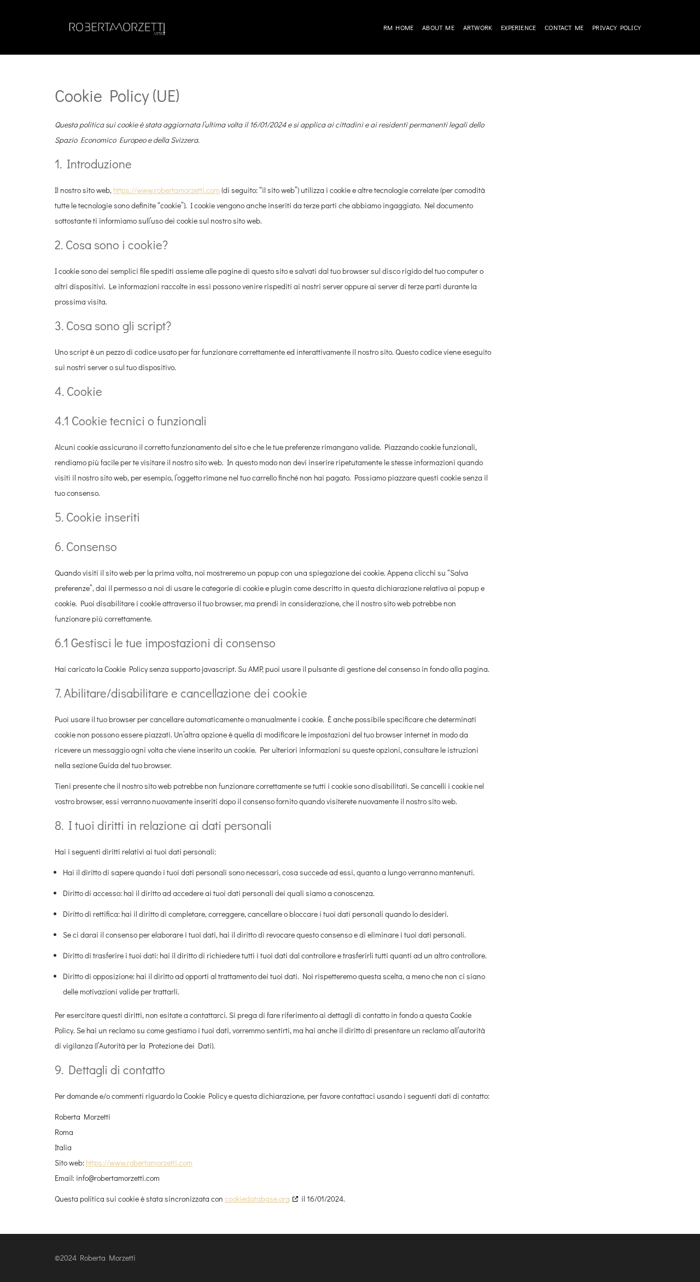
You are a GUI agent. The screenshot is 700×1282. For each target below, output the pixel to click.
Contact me (564, 27)
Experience (518, 27)
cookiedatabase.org (257, 1198)
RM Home (398, 27)
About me (438, 27)
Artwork (477, 27)
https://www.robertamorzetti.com (166, 190)
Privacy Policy (616, 27)
